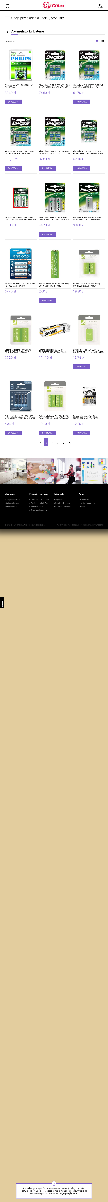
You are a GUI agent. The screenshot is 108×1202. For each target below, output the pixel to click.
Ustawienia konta (12, 503)
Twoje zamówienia (13, 500)
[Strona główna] (54, 5)
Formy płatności (37, 507)
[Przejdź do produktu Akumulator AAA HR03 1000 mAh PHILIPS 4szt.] (21, 65)
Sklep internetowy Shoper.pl (92, 525)
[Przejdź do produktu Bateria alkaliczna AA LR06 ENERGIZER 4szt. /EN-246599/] (89, 396)
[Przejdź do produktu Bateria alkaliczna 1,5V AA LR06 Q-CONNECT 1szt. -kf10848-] (55, 264)
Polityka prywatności (63, 507)
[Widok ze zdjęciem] (97, 41)
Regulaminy (59, 500)
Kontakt (83, 507)
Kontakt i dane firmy (87, 503)
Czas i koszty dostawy (39, 510)
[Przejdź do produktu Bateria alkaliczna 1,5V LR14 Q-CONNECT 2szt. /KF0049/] (89, 264)
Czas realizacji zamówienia (41, 500)
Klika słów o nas (86, 500)
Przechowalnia (11, 507)
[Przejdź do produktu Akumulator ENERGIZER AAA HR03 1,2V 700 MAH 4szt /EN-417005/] (55, 65)
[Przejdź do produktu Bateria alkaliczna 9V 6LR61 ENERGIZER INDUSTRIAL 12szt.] (55, 330)
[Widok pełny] (102, 41)
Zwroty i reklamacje (62, 503)
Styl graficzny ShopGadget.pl (68, 525)
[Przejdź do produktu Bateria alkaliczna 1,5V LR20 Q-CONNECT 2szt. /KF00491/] (21, 330)
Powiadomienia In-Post (40, 503)
